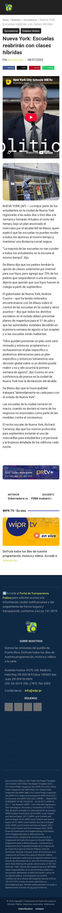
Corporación (13, 762)
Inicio (6, 20)
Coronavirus (30, 20)
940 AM (10, 742)
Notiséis (16, 20)
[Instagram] (18, 707)
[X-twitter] (28, 707)
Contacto (39, 909)
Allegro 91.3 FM (15, 736)
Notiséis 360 (15, 59)
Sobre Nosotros (25, 909)
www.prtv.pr (10, 560)
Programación (14, 749)
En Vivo (10, 729)
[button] (56, 7)
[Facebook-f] (9, 707)
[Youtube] (37, 707)
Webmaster (49, 904)
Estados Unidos (31, 31)
